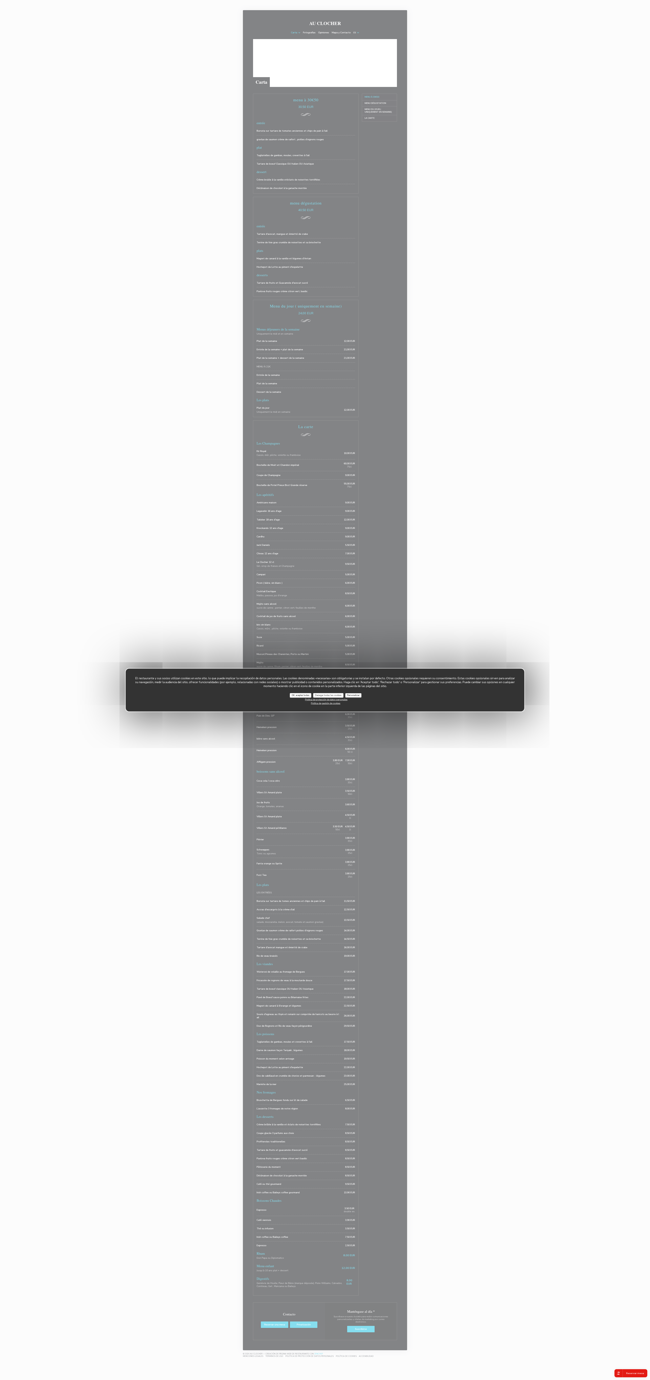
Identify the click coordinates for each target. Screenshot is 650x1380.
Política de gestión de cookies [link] (325, 703)
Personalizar (353, 695)
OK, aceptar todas (300, 695)
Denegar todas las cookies (328, 695)
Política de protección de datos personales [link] (326, 699)
